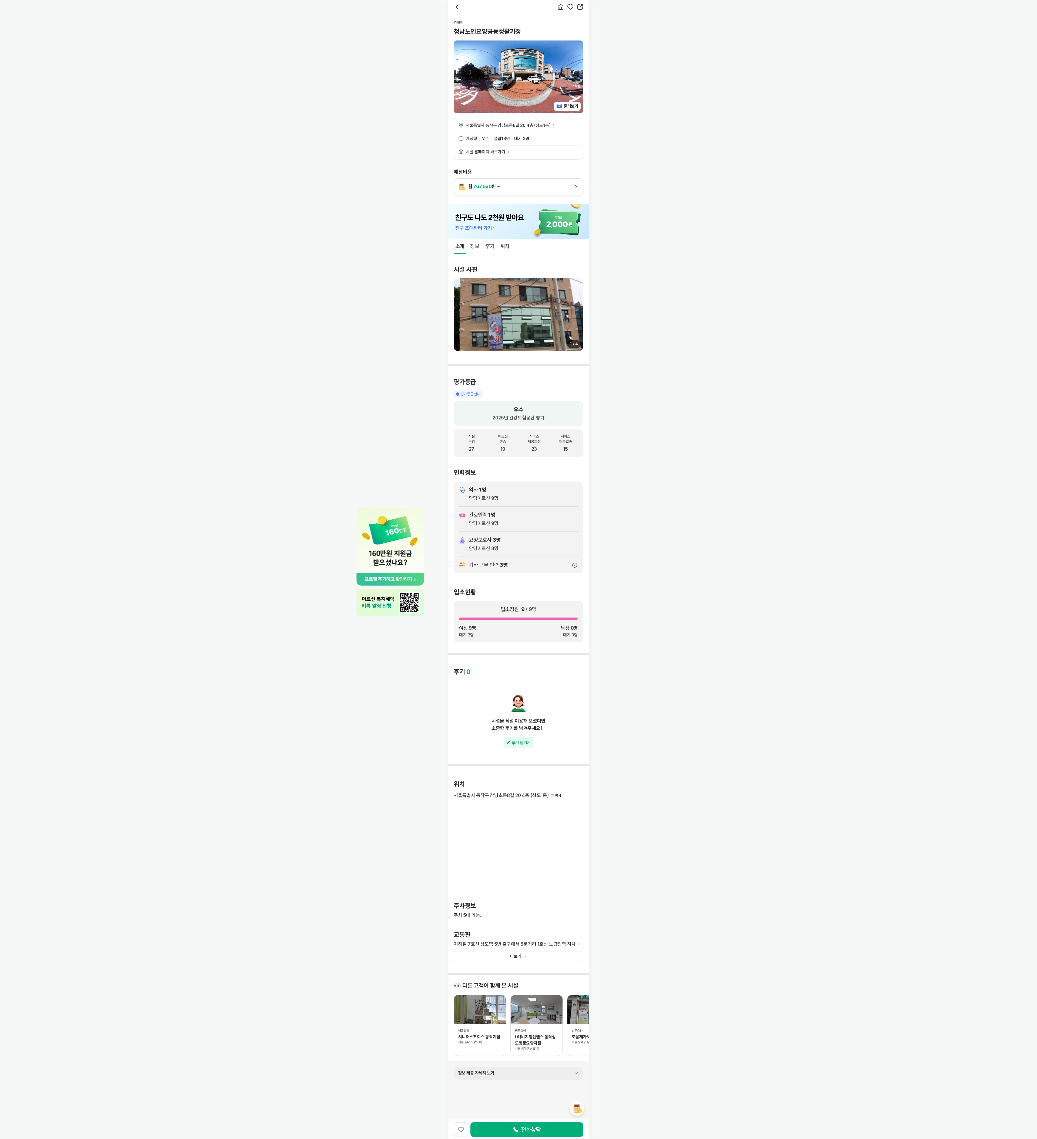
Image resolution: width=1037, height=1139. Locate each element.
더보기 (515, 956)
